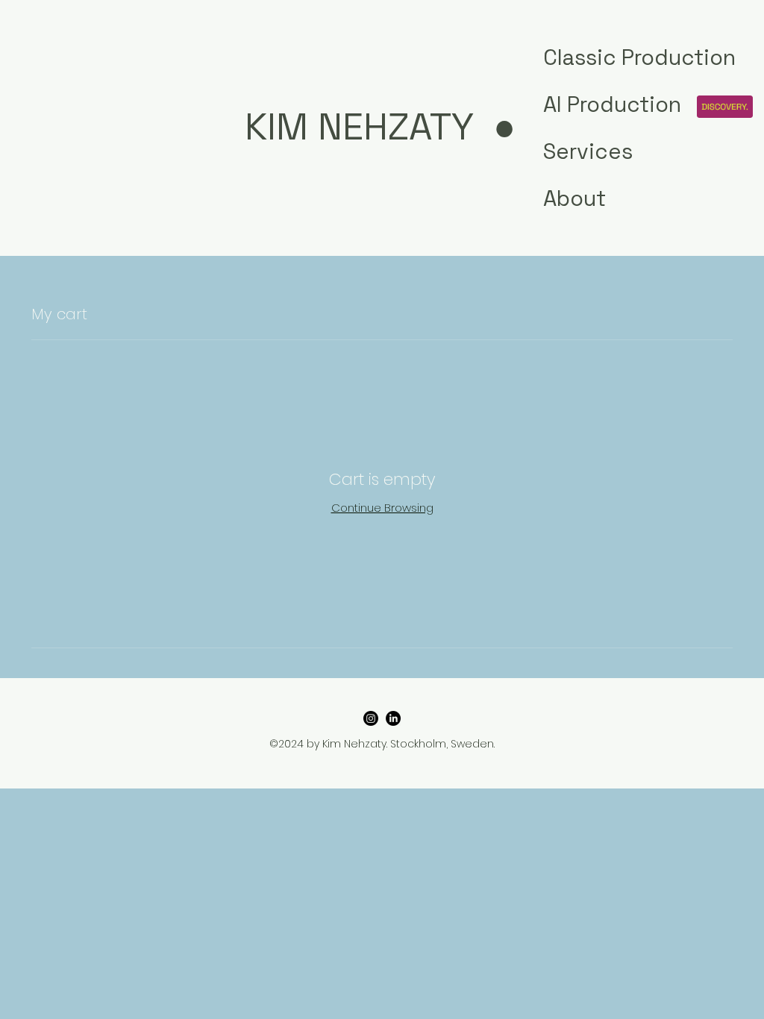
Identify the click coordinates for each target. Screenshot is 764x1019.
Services (588, 151)
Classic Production (594, 57)
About (574, 198)
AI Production (594, 104)
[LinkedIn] (393, 718)
